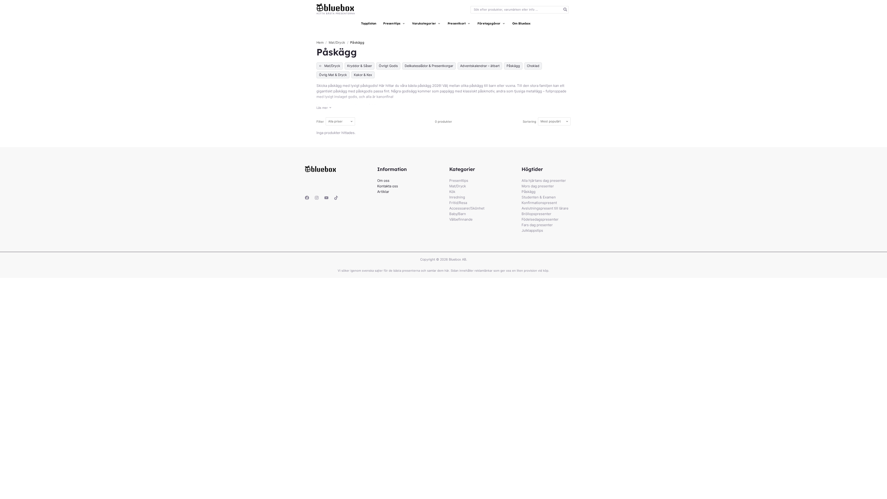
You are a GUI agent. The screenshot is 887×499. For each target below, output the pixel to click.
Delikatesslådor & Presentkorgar (429, 66)
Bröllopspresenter (536, 214)
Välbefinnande (461, 219)
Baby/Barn (457, 214)
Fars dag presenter (537, 225)
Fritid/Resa (458, 203)
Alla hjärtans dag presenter (544, 180)
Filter (320, 121)
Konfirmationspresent (539, 203)
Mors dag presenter (538, 186)
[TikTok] (336, 198)
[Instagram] (317, 198)
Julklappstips (532, 230)
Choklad (533, 66)
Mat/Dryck (337, 42)
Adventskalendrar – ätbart (480, 66)
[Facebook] (307, 198)
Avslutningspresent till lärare (545, 208)
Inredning (457, 197)
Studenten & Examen (539, 197)
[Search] (565, 9)
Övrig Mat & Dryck (333, 75)
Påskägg (513, 66)
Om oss (383, 180)
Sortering (529, 121)
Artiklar (383, 191)
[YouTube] (326, 198)
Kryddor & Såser (359, 66)
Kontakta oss (387, 186)
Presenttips (458, 180)
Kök (452, 191)
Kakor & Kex (363, 75)
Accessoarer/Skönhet (466, 208)
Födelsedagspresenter (540, 219)
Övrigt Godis (388, 66)
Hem (320, 42)
